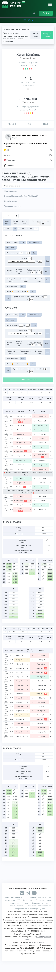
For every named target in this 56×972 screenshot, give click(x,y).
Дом (8, 242)
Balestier (20, 430)
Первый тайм (15, 222)
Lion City (20, 438)
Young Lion (21, 447)
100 (30, 229)
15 (12, 229)
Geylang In (42, 443)
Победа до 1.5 (9, 271)
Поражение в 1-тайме (25, 280)
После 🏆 (10, 291)
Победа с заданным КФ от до (33, 271)
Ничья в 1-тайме (39, 280)
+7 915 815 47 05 (36, 942)
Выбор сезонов (34, 242)
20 (15, 229)
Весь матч (7, 222)
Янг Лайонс (28, 99)
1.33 (12, 124)
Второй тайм (24, 222)
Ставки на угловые (40, 903)
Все (22, 242)
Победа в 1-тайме (11, 280)
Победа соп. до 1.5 (19, 271)
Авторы (25, 903)
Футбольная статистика (36, 897)
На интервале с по (40, 221)
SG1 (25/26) (6, 416)
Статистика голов (16, 905)
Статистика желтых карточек (39, 905)
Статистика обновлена (28, 379)
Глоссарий (27, 900)
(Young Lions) (28, 102)
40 (23, 229)
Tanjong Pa (21, 416)
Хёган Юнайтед (28, 55)
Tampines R (42, 421)
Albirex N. (42, 434)
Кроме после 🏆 (22, 291)
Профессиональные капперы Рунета (29, 908)
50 (26, 229)
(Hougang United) (28, 58)
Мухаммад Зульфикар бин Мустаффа (28, 135)
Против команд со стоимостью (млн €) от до (28, 298)
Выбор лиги (10, 248)
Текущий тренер (12, 286)
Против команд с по (16, 253)
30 (19, 229)
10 (8, 229)
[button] (34, 13)
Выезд (15, 242)
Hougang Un (42, 416)
